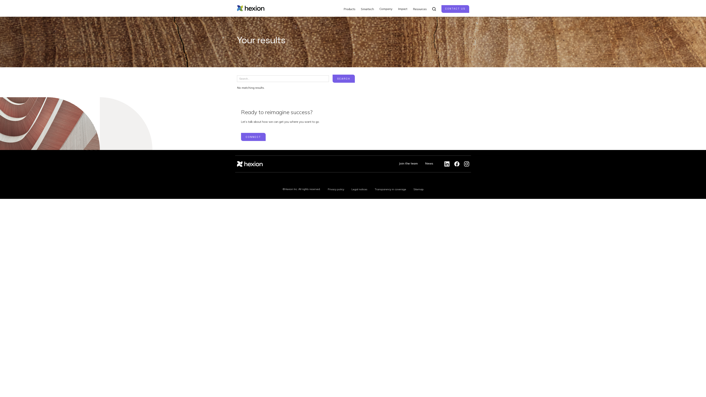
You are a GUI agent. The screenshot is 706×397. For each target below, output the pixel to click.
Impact (402, 9)
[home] (251, 8)
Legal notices (359, 189)
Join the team (408, 163)
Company (386, 9)
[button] (349, 9)
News (429, 163)
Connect (253, 137)
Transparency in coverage (390, 189)
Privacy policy (336, 189)
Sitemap (418, 189)
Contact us (455, 8)
